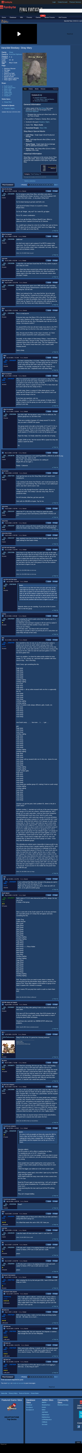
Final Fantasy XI (52, 167)
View (25, 89)
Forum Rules (35, 1393)
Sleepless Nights (9, 108)
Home (4, 17)
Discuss (43, 89)
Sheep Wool (8, 102)
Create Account (62, 2)
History (31, 89)
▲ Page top (55, 230)
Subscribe (4, 1393)
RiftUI (43, 1410)
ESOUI (44, 1407)
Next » (56, 184)
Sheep (11, 52)
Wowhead (29, 1405)
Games (39, 17)
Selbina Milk (8, 92)
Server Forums (50, 17)
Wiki (21, 17)
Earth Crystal (8, 86)
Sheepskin (7, 95)
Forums (29, 17)
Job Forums (63, 17)
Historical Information (41, 101)
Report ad (70, 34)
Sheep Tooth (8, 94)
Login (54, 2)
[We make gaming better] (7, 2)
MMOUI (44, 1402)
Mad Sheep (42, 108)
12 (52, 184)
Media (37, 89)
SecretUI (44, 1424)
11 (49, 184)
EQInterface (45, 1414)
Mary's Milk (7, 91)
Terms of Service (24, 1393)
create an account (18, 1383)
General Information (40, 97)
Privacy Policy (13, 1393)
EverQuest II (30, 1410)
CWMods (44, 1422)
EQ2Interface (46, 1417)
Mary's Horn (8, 89)
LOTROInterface (47, 1419)
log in (9, 1383)
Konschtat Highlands (15, 54)
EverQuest (29, 1407)
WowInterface (46, 1405)
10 (47, 184)
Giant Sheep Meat (9, 87)
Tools (54, 89)
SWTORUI (45, 1412)
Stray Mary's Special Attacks (45, 99)
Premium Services (75, 2)
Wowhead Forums (63, 1405)
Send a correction (29, 181)
